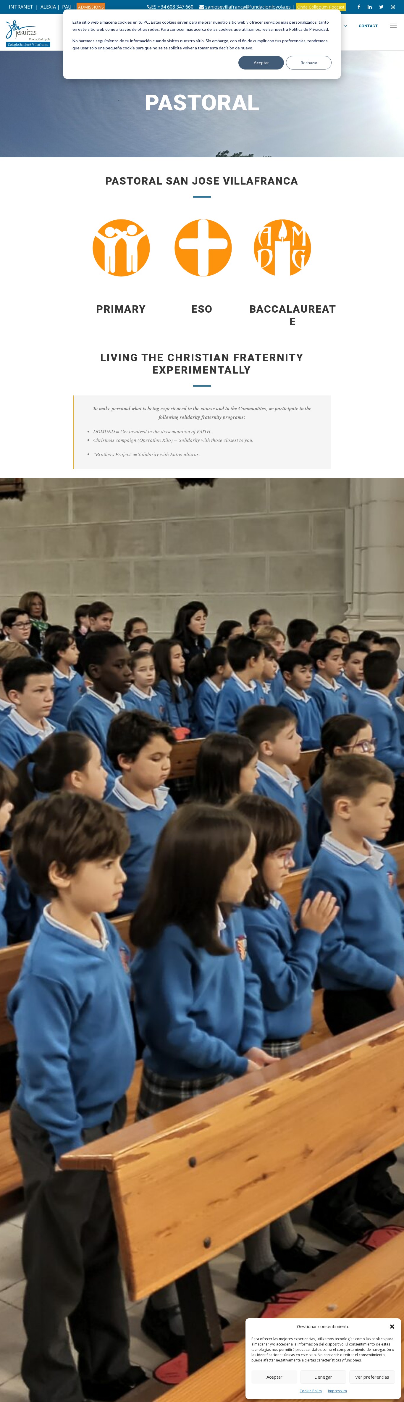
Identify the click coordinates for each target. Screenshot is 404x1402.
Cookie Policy (311, 1390)
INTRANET (21, 7)
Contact (368, 26)
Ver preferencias (372, 1377)
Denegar (323, 1377)
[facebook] (359, 7)
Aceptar (261, 62)
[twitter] (381, 7)
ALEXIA (48, 7)
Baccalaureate (292, 315)
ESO (202, 309)
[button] (392, 1327)
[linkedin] (370, 7)
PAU (67, 7)
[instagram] (393, 7)
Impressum (337, 1390)
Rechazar (308, 62)
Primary (121, 309)
